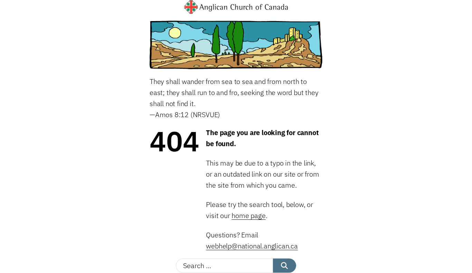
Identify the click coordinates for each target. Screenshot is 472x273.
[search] (284, 265)
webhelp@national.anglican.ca (252, 246)
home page (248, 215)
